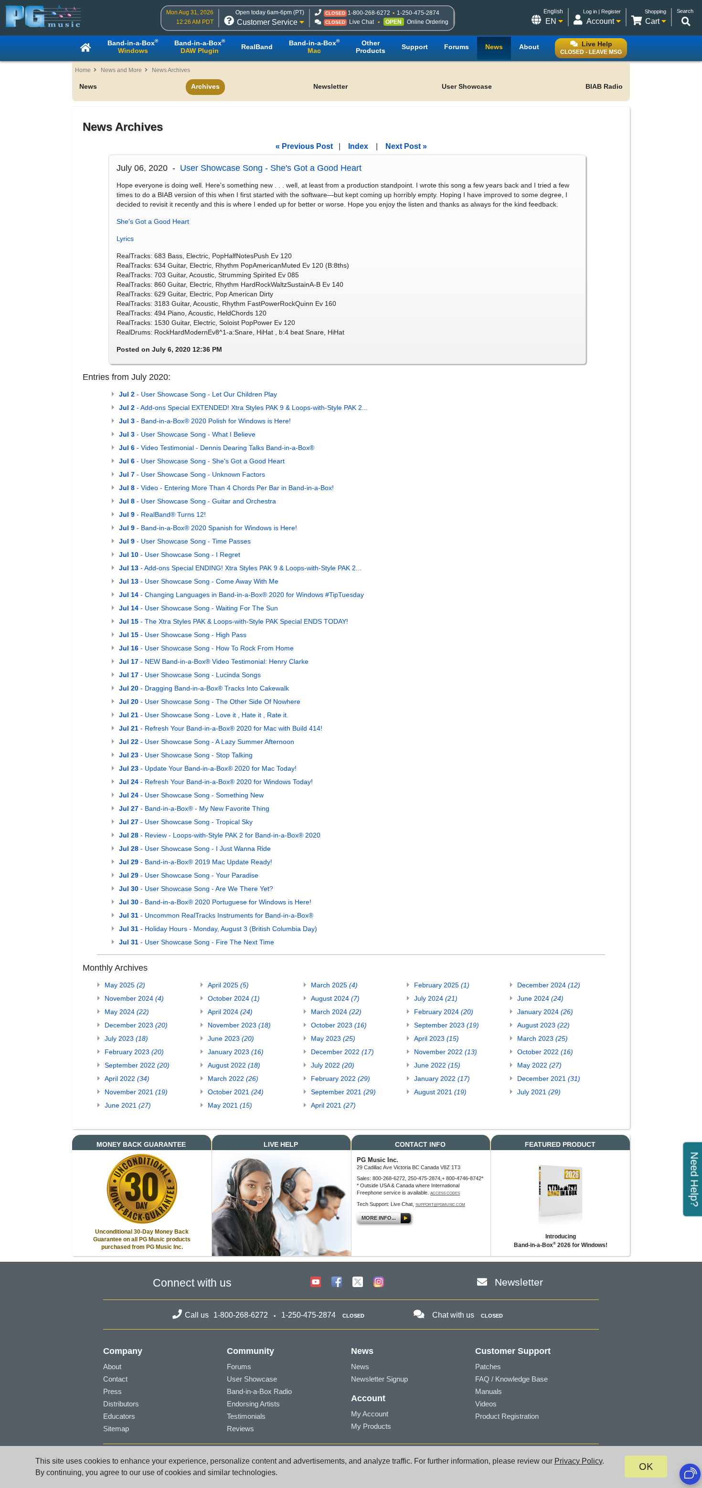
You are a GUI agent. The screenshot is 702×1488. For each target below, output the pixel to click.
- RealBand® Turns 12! (162, 514)
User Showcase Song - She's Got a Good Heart (271, 168)
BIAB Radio (604, 86)
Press (112, 1391)
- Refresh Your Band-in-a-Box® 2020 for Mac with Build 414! (220, 728)
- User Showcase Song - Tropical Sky (186, 822)
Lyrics (125, 238)
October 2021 (236, 1092)
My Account (369, 1414)
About (112, 1366)
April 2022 (127, 1078)
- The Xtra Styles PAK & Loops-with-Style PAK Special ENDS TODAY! (233, 621)
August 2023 (543, 1025)
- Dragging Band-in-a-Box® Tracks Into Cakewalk (204, 688)
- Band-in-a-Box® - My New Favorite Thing (194, 808)
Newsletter (330, 86)
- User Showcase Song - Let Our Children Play (198, 394)
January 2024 (545, 1012)
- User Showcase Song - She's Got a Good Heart (202, 461)
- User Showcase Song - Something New (191, 795)
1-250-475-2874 (418, 13)
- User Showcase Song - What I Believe (187, 434)
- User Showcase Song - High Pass (182, 635)
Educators (119, 1416)
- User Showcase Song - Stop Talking (186, 755)
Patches (488, 1366)
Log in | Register (602, 11)
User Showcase (467, 86)
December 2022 (342, 1052)
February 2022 (340, 1078)
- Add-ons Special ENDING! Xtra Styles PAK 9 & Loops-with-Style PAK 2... (240, 568)
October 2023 (339, 1025)
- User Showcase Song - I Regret (179, 554)
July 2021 (539, 1092)
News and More (121, 70)
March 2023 (542, 1038)
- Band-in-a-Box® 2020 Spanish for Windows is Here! (208, 528)
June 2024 (540, 998)
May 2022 (539, 1065)
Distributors (121, 1404)
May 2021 (230, 1105)
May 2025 (125, 985)
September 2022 (137, 1065)
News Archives (171, 70)
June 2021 (128, 1105)
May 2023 (333, 1038)
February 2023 (134, 1052)
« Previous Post (304, 146)
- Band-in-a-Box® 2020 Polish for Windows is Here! (205, 421)
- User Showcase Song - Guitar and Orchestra (197, 501)
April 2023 (436, 1038)
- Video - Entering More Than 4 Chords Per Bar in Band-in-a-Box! (226, 488)
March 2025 (334, 985)
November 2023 (239, 1025)
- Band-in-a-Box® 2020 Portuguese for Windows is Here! (215, 902)
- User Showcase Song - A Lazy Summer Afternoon (206, 741)
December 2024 (548, 985)
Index (358, 146)
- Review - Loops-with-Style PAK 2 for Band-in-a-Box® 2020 (219, 835)
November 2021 (136, 1092)
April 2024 (230, 1012)
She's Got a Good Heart (153, 221)
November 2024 (134, 998)
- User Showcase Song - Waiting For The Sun (198, 608)
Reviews (240, 1429)
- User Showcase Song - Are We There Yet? (196, 888)
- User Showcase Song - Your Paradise (188, 875)
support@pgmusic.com (440, 1205)
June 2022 (437, 1065)
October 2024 (234, 998)
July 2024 (435, 998)
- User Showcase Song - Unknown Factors (192, 474)
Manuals (488, 1391)
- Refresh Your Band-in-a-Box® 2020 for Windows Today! (216, 782)
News (88, 86)
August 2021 (440, 1092)
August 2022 (234, 1065)
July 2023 (126, 1038)
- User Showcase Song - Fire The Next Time (196, 942)
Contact (115, 1379)
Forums (239, 1366)
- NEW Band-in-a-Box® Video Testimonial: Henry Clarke (213, 661)
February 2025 (441, 985)
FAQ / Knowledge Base (511, 1379)
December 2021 (548, 1078)
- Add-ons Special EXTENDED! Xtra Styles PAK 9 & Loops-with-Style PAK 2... (243, 407)
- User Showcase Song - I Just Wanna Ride (195, 848)
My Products (371, 1426)
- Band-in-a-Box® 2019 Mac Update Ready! (195, 862)
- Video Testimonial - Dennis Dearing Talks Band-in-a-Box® (216, 447)
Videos (486, 1404)
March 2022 (233, 1078)
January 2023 (236, 1052)
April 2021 (333, 1105)
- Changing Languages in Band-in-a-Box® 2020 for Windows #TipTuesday (241, 594)
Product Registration (507, 1416)
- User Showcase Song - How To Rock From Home (206, 648)
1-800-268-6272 (369, 13)
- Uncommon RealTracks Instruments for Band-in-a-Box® (216, 915)
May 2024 (127, 1012)
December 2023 (136, 1025)
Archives (205, 86)
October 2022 (545, 1052)
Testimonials (246, 1416)
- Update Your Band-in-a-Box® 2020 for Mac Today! (208, 768)
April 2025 (228, 985)
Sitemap (116, 1429)
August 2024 (335, 998)
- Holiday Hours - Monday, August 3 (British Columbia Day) (218, 929)
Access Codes (445, 1193)
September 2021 (343, 1092)
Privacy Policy (578, 1461)
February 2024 (443, 1012)
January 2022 (442, 1078)
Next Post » (406, 146)
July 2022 (332, 1065)
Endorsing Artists (253, 1404)
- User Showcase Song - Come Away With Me (198, 581)
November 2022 (445, 1052)
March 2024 (336, 1012)
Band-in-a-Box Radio (259, 1391)
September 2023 (446, 1025)
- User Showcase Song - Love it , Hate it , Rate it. (203, 715)
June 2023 (231, 1038)
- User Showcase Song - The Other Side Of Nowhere (209, 701)
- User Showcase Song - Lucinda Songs (190, 675)
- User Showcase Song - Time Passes (185, 541)
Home (83, 70)
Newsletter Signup (379, 1379)
